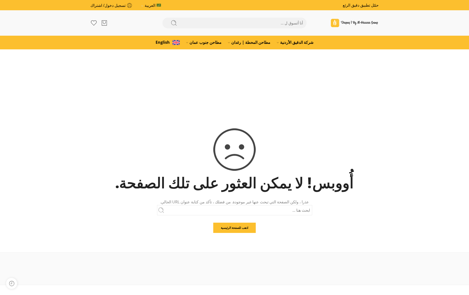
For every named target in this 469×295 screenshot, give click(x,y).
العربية (150, 5)
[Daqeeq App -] (354, 23)
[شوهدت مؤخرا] (11, 283)
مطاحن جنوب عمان (206, 42)
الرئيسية (234, 84)
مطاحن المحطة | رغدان (250, 42)
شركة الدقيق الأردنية (296, 42)
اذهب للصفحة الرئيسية (234, 228)
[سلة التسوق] (104, 23)
